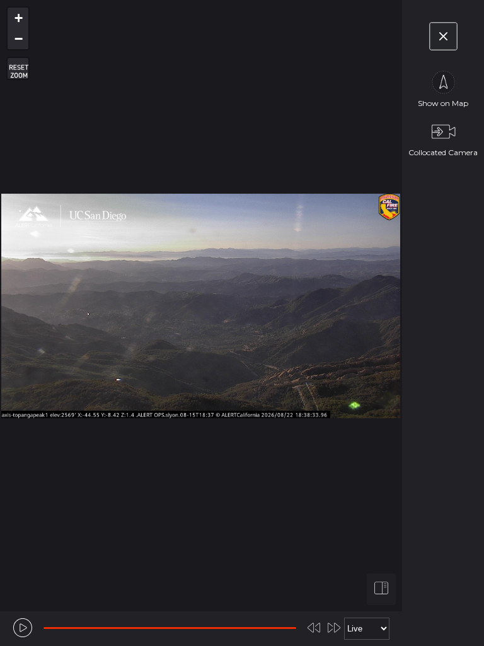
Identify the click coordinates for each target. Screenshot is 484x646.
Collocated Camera (443, 152)
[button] (18, 18)
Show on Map (443, 103)
